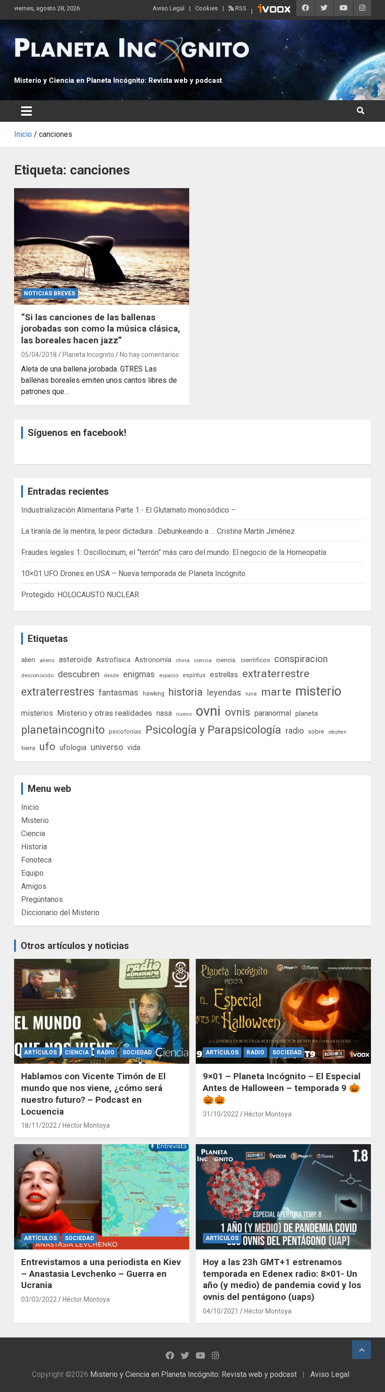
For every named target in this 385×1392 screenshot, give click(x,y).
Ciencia (33, 833)
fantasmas (119, 692)
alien (28, 660)
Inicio (30, 807)
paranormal (272, 713)
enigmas (139, 674)
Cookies (206, 8)
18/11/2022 (39, 1125)
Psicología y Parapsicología (213, 729)
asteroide (75, 659)
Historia (34, 846)
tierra (28, 747)
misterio (318, 691)
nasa (164, 713)
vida (133, 747)
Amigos (33, 886)
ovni (208, 711)
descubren (79, 674)
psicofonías (125, 731)
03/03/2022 (39, 1299)
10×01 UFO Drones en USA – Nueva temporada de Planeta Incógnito (133, 573)
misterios (37, 713)
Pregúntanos (42, 899)
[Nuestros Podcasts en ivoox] (274, 10)
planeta (306, 713)
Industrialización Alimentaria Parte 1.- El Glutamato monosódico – (128, 510)
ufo (47, 746)
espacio (168, 675)
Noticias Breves (49, 293)
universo (107, 747)
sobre (316, 731)
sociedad (137, 1052)
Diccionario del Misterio (60, 912)
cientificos (255, 660)
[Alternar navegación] (26, 111)
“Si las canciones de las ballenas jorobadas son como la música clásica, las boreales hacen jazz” (100, 329)
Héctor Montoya (86, 1125)
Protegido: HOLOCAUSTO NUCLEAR (80, 594)
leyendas (224, 693)
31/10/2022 (221, 1114)
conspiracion (301, 658)
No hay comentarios (149, 354)
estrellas (224, 675)
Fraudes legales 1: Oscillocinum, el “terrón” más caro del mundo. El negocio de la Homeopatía (173, 552)
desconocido (37, 675)
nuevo (184, 714)
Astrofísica (113, 660)
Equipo (32, 873)
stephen (337, 732)
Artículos (40, 1052)
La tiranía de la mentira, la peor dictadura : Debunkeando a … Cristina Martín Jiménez (158, 531)
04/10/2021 (221, 1311)
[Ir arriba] (361, 1349)
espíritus (194, 675)
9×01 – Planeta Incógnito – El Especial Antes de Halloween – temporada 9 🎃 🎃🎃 (282, 1088)
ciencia (203, 660)
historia (186, 692)
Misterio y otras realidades (104, 713)
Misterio (35, 820)
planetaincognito (63, 730)
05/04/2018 (39, 354)
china (183, 660)
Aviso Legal (169, 8)
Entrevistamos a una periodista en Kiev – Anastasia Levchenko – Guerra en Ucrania (101, 1273)
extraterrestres (57, 692)
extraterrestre (275, 673)
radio (294, 731)
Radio (106, 1052)
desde (111, 675)
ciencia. (226, 660)
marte (276, 692)
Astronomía (153, 660)
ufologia (73, 747)
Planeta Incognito (88, 354)
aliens (46, 660)
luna (251, 693)
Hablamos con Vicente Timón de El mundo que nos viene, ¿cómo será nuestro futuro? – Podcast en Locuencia (93, 1093)
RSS (240, 8)
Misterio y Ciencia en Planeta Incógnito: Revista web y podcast (118, 80)
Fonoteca (36, 859)
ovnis (237, 712)
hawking (153, 693)
